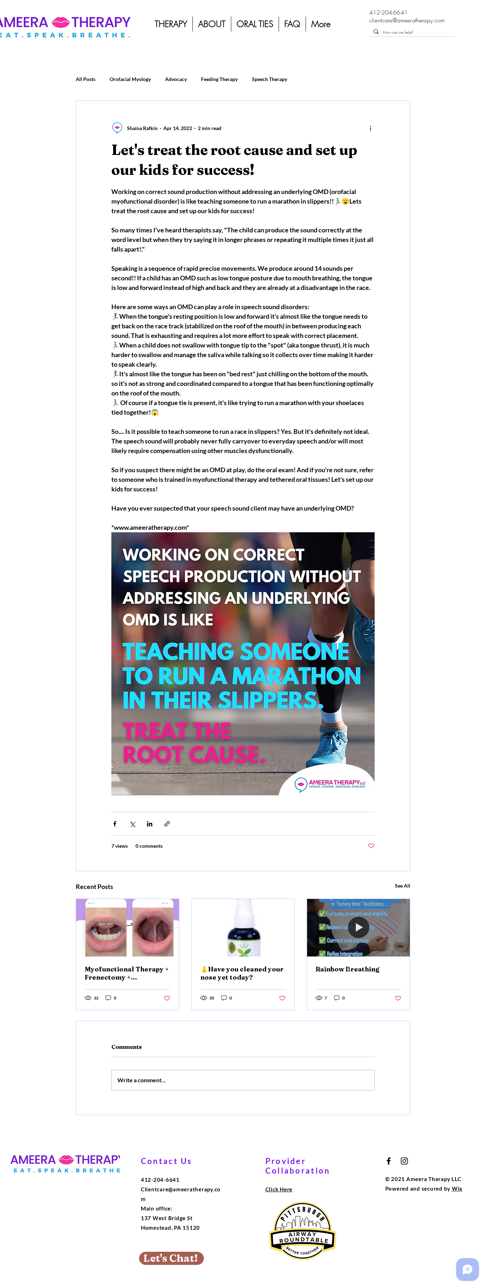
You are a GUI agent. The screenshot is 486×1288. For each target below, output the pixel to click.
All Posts (85, 79)
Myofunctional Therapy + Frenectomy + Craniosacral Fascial (127, 973)
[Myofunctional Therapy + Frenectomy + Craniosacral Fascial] (127, 927)
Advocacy (176, 79)
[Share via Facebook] (114, 823)
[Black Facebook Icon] (388, 1161)
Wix (457, 1188)
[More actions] (370, 128)
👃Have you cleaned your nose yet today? (242, 973)
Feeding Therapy (219, 79)
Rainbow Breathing (347, 969)
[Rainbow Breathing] (358, 927)
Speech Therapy (269, 79)
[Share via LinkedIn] (149, 823)
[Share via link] (167, 823)
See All (402, 886)
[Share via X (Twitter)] (132, 823)
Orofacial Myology (130, 79)
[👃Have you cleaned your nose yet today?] (243, 927)
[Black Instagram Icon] (404, 1161)
